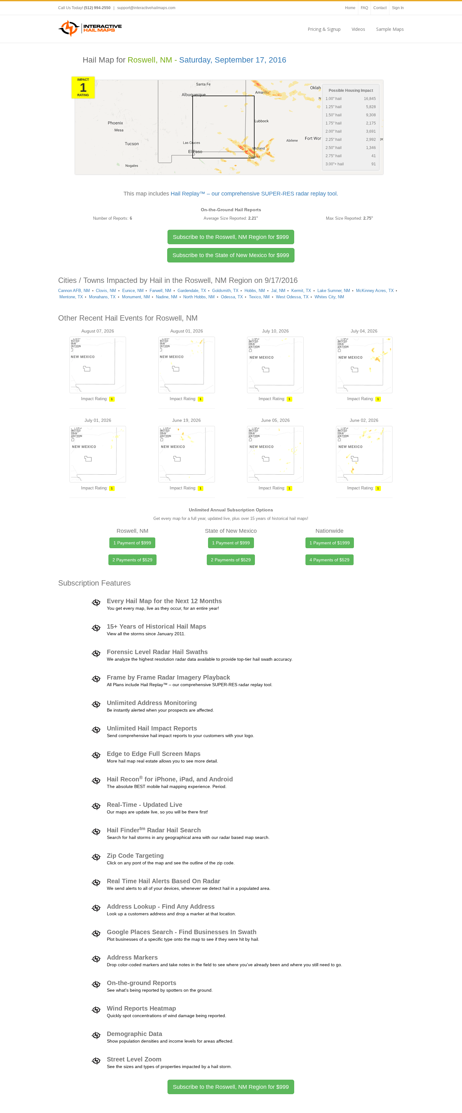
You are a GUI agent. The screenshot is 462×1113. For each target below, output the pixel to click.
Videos (358, 29)
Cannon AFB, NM (74, 290)
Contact (380, 8)
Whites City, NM (329, 297)
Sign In (398, 8)
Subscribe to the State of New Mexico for (231, 255)
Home (350, 8)
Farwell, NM (160, 290)
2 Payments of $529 (132, 559)
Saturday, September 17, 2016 (232, 60)
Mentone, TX (71, 297)
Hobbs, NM (255, 290)
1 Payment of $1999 (330, 542)
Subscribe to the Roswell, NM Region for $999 (231, 1087)
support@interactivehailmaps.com (146, 8)
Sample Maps (390, 29)
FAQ (364, 8)
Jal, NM (278, 290)
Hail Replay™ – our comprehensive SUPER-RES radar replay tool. (254, 193)
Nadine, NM (166, 297)
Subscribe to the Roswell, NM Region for (231, 237)
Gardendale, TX (192, 290)
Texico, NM (259, 297)
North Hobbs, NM (199, 297)
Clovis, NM (106, 290)
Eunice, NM (133, 290)
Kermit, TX (301, 290)
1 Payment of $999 (132, 542)
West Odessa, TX (292, 297)
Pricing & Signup (324, 29)
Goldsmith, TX (225, 290)
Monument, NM (136, 297)
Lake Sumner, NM (333, 290)
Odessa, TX (232, 297)
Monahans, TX (102, 297)
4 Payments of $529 (329, 559)
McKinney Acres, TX (375, 290)
